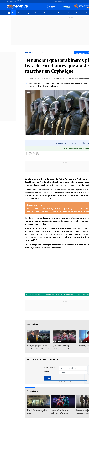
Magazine (21, 13)
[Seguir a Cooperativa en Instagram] (21, 1)
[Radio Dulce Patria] (51, 7)
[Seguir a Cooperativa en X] (18, 1)
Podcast (60, 13)
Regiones (38, 13)
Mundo (46, 13)
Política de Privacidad (65, 382)
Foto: (28, 92)
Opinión (53, 13)
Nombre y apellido (50, 367)
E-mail (46, 371)
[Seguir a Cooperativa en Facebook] (15, 1)
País (13, 13)
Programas (79, 13)
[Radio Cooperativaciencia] (65, 7)
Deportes (29, 13)
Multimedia (69, 13)
